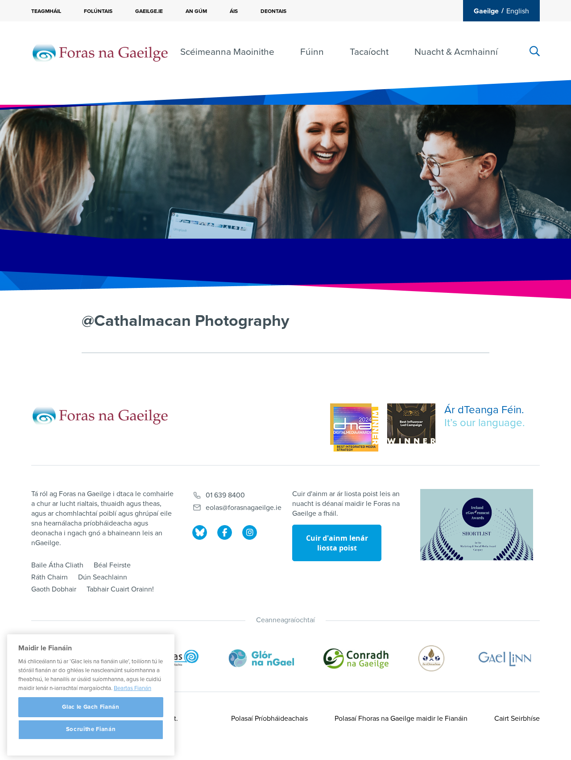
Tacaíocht (369, 52)
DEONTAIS (273, 11)
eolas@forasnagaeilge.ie (243, 507)
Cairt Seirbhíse (517, 718)
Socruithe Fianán (91, 729)
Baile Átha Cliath (57, 565)
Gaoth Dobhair (53, 589)
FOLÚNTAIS (98, 11)
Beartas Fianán (132, 688)
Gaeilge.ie (149, 11)
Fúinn (312, 52)
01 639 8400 (225, 495)
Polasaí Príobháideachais (269, 718)
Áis (234, 11)
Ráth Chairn (49, 577)
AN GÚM (196, 11)
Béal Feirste (112, 565)
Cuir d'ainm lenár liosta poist (337, 543)
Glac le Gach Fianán (90, 707)
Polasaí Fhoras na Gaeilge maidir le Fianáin (401, 718)
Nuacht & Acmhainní (456, 52)
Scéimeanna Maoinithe (227, 52)
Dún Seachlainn (102, 577)
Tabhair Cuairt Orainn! (120, 589)
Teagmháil (46, 11)
